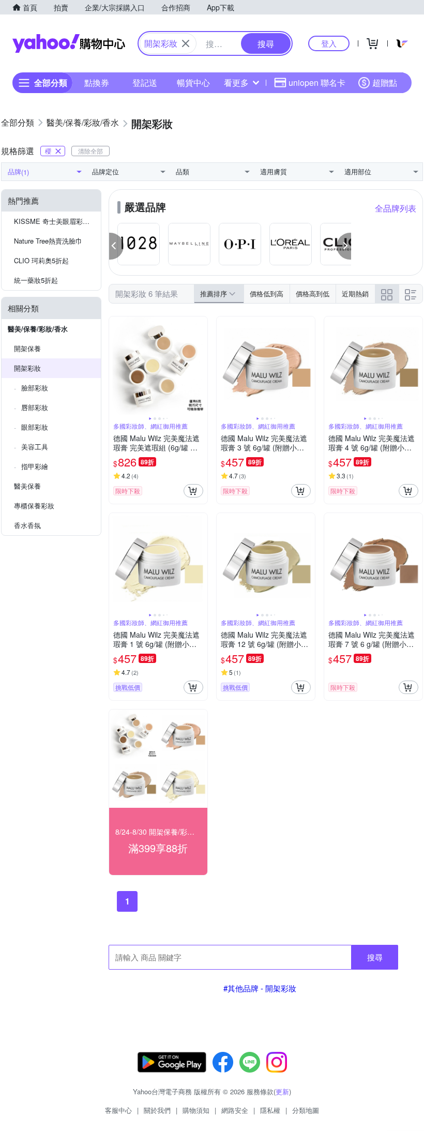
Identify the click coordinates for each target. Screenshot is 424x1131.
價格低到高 (266, 293)
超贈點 (384, 82)
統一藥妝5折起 (36, 280)
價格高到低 (312, 293)
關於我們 (157, 1110)
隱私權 (270, 1110)
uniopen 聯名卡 (317, 82)
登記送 (144, 82)
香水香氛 (27, 525)
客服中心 (118, 1110)
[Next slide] (200, 366)
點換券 (96, 82)
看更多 (236, 82)
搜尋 (375, 957)
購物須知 (196, 1110)
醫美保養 (27, 486)
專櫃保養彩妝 (34, 505)
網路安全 (234, 1110)
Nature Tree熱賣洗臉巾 (48, 241)
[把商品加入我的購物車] (193, 490)
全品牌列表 (395, 208)
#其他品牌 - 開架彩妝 (259, 988)
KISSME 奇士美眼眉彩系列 (55, 221)
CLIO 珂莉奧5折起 (41, 260)
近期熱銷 (355, 293)
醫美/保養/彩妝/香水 (38, 329)
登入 (329, 43)
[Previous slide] (116, 366)
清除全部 (90, 150)
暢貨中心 (193, 82)
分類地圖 (305, 1110)
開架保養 (27, 348)
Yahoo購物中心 (68, 43)
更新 (282, 1091)
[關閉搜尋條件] (185, 43)
